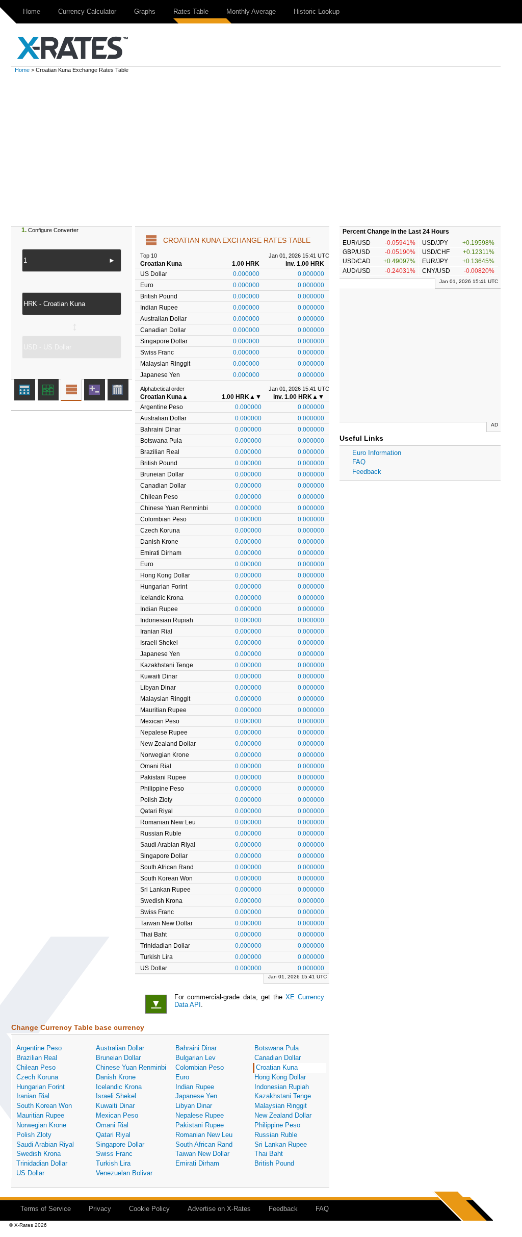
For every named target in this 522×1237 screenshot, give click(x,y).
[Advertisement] (261, 149)
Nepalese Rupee (199, 1115)
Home (31, 11)
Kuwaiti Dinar (115, 1105)
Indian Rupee (194, 1087)
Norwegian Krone (41, 1125)
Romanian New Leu (203, 1135)
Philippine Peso (277, 1125)
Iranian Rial (32, 1096)
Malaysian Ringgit (280, 1105)
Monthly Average (251, 11)
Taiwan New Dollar (202, 1153)
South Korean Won (44, 1105)
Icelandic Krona (119, 1087)
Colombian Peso (199, 1067)
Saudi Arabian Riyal (45, 1144)
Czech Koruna (37, 1077)
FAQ (359, 462)
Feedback (366, 471)
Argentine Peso (39, 1048)
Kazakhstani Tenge (282, 1096)
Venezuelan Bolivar (124, 1173)
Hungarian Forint (40, 1087)
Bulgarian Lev (195, 1058)
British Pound (274, 1163)
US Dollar (30, 1173)
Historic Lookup (317, 11)
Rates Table (190, 11)
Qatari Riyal (113, 1135)
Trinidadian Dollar (41, 1163)
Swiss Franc (114, 1153)
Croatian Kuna (277, 1067)
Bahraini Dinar (196, 1048)
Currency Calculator (87, 11)
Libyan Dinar (193, 1105)
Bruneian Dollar (118, 1058)
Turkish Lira (113, 1163)
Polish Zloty (33, 1135)
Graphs (144, 11)
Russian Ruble (275, 1135)
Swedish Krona (38, 1153)
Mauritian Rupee (40, 1115)
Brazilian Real (36, 1058)
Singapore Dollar (120, 1144)
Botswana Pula (276, 1048)
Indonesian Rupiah (281, 1087)
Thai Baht (268, 1153)
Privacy (100, 1209)
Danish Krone (116, 1077)
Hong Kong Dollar (280, 1077)
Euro (182, 1077)
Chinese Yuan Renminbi (131, 1067)
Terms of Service (45, 1209)
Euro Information (376, 453)
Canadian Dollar (277, 1058)
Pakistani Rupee (199, 1125)
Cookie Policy (149, 1209)
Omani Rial (112, 1125)
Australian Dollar (120, 1048)
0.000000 (246, 273)
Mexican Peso (117, 1115)
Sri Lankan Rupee (280, 1144)
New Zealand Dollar (282, 1115)
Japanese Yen (196, 1096)
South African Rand (203, 1144)
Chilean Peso (36, 1067)
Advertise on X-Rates (219, 1209)
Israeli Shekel (116, 1096)
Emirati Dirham (197, 1163)
